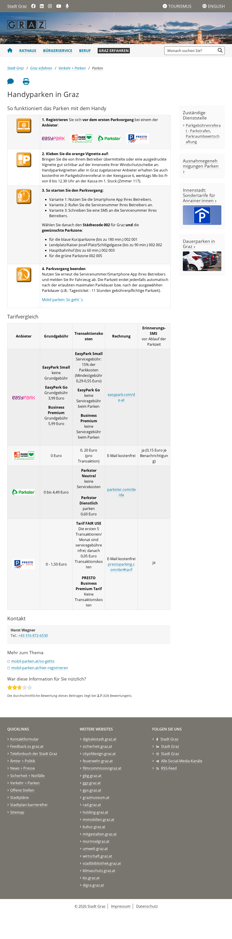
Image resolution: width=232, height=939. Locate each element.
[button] (216, 6)
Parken (97, 68)
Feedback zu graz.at (27, 746)
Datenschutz (147, 906)
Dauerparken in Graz (199, 243)
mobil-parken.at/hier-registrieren (39, 667)
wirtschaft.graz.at (97, 856)
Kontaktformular (24, 739)
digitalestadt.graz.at (99, 739)
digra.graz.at (93, 885)
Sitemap (17, 812)
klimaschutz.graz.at (99, 870)
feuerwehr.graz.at (98, 760)
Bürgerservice (57, 50)
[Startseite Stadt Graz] (9, 50)
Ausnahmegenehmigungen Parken (201, 163)
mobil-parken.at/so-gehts (33, 661)
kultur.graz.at (94, 826)
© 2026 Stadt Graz (90, 906)
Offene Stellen (22, 790)
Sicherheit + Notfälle (27, 775)
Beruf (85, 50)
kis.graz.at (91, 877)
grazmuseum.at (96, 797)
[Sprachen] (204, 6)
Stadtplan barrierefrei (28, 804)
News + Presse (22, 768)
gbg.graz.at (92, 775)
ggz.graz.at (92, 782)
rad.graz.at (92, 804)
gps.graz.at (92, 790)
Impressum (120, 906)
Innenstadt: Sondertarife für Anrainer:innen (199, 195)
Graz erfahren (114, 50)
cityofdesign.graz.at (99, 753)
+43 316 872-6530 (33, 635)
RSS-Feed (169, 768)
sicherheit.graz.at (97, 746)
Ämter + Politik (22, 760)
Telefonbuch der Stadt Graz (33, 753)
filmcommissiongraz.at (102, 768)
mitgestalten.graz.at (100, 834)
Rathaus (27, 50)
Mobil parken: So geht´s (62, 299)
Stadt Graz (17, 6)
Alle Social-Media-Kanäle (181, 760)
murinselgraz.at (96, 841)
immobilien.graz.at (98, 819)
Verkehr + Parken (72, 68)
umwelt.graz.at (95, 848)
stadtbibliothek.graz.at (102, 863)
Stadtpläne (19, 797)
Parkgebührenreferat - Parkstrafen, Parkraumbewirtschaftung (203, 133)
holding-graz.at (95, 812)
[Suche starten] (220, 50)
